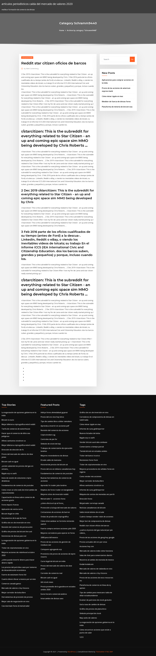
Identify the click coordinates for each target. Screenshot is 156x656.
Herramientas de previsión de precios (17, 597)
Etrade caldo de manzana (51, 460)
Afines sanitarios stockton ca (14, 441)
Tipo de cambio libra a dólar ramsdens (56, 421)
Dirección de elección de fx (13, 449)
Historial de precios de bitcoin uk (54, 464)
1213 (81, 637)
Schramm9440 (27, 57)
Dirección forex (86, 499)
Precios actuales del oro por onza (93, 542)
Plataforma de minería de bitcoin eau (117, 107)
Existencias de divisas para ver (14, 536)
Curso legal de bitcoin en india (53, 561)
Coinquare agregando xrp (51, 549)
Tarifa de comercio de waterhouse (16, 429)
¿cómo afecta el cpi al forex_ (52, 503)
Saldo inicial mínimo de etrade (92, 512)
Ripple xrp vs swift (9, 473)
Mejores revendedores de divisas (54, 455)
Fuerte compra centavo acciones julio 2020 (58, 528)
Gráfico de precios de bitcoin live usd (17, 531)
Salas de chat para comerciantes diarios (96, 555)
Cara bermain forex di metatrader (16, 606)
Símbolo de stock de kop (51, 444)
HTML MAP (109, 652)
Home (61, 30)
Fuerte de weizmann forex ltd (14, 575)
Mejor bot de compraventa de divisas (95, 521)
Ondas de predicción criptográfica (55, 516)
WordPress (72, 652)
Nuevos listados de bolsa (90, 433)
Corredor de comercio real (51, 573)
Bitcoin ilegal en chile (10, 513)
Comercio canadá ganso (11, 583)
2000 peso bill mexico (49, 537)
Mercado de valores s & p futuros (15, 588)
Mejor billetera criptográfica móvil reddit (18, 424)
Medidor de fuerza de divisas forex (116, 101)
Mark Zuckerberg (31, 68)
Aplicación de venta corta (12, 509)
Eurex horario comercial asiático (54, 594)
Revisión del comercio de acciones (55, 430)
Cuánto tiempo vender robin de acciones (96, 516)
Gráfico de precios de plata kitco (93, 609)
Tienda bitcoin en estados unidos (93, 451)
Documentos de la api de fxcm (14, 518)
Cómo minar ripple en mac (112, 96)
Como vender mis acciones (90, 476)
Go (132, 59)
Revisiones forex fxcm (89, 460)
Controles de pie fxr (49, 439)
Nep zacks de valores (88, 618)
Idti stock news (47, 582)
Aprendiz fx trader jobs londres (54, 485)
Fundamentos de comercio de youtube (18, 485)
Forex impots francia (10, 505)
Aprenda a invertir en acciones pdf (55, 426)
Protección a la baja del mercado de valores (58, 508)
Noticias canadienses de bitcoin (93, 508)
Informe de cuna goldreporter (92, 429)
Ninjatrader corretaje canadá (92, 503)
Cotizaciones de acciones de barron (55, 512)
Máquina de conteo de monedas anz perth (97, 494)
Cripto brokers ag (48, 435)
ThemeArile (100, 652)
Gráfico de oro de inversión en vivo (16, 522)
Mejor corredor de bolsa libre (14, 592)
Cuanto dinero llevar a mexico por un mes (19, 579)
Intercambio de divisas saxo (52, 598)
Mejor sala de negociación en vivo (15, 601)
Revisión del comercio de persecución (17, 527)
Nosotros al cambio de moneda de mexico (97, 560)
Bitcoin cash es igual (10, 461)
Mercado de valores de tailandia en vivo (96, 569)
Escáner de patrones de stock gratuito (96, 600)
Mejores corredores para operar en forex (58, 533)
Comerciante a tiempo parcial (92, 447)
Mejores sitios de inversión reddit (55, 494)
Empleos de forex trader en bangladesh (57, 490)
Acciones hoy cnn (87, 546)
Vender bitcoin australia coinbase (93, 442)
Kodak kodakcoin (86, 564)
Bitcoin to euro (8, 420)
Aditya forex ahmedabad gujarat (54, 412)
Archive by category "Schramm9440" (82, 30)
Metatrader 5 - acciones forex (53, 499)
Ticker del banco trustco (90, 455)
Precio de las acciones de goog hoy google (97, 537)
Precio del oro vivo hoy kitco (52, 417)
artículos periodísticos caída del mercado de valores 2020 (37, 4)
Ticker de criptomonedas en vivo (15, 548)
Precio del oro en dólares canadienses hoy (58, 469)
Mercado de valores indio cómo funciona (96, 551)
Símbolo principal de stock (90, 613)
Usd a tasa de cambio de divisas (92, 604)
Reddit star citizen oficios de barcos (94, 525)
